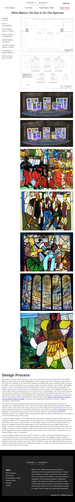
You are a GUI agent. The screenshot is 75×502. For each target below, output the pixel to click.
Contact (8, 485)
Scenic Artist (28, 8)
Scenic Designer (10, 8)
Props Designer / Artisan (46, 8)
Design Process (65, 8)
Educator (8, 483)
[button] (66, 3)
